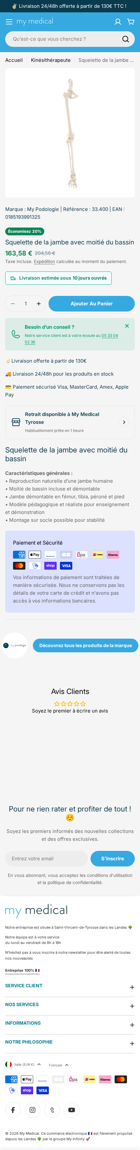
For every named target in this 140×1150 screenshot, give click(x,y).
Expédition (44, 261)
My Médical (29, 1133)
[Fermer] (127, 326)
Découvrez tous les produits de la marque (85, 645)
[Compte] (118, 22)
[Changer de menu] (9, 22)
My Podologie (43, 209)
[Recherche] (126, 39)
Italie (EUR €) (24, 1064)
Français (55, 1065)
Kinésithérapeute (51, 60)
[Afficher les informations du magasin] (124, 422)
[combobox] (70, 39)
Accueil (14, 60)
